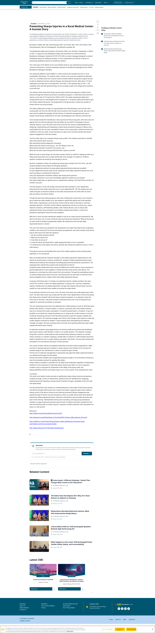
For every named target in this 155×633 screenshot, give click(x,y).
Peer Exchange (42, 7)
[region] (77, 629)
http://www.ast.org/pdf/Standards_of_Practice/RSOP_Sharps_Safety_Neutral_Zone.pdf (58, 417)
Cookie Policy (69, 631)
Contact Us (23, 610)
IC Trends (91, 7)
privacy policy (62, 457)
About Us (22, 606)
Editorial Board (24, 608)
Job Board (44, 604)
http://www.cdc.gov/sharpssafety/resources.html (46, 413)
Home (111, 619)
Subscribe (86, 453)
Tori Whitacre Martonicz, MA (60, 485)
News (76, 2)
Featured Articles (84, 7)
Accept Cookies (131, 629)
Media (81, 2)
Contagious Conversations (73, 7)
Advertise (22, 604)
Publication (98, 2)
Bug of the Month (62, 7)
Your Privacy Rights (69, 608)
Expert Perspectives (52, 7)
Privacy (43, 608)
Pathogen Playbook (99, 7)
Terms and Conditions (48, 606)
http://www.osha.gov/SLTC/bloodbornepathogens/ (47, 428)
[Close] (152, 629)
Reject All (119, 629)
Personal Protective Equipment (38, 463)
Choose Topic (24, 7)
